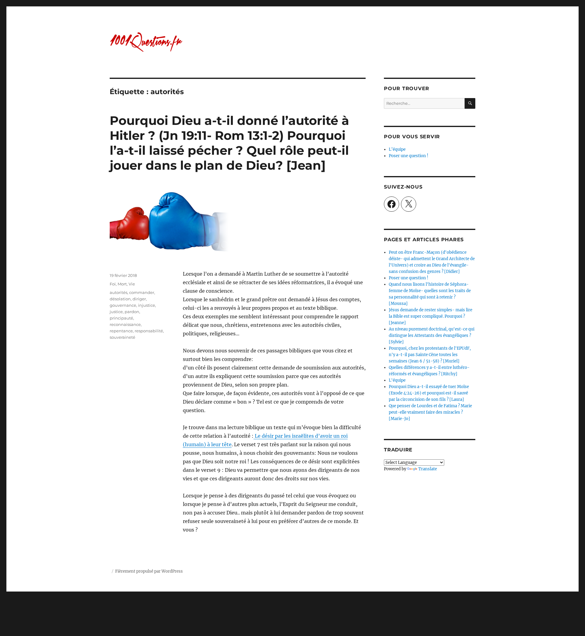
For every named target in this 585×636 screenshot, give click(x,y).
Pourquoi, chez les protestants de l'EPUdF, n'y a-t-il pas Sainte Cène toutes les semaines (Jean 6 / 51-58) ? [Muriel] (430, 355)
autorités (118, 292)
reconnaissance (125, 324)
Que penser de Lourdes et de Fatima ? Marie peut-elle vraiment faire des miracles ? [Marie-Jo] (430, 412)
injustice (146, 305)
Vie (132, 283)
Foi (113, 283)
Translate (427, 469)
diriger (139, 298)
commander (141, 292)
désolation (120, 298)
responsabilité (149, 330)
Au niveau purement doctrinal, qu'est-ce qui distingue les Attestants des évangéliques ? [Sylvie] (431, 335)
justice (116, 311)
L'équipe (397, 380)
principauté (121, 318)
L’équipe (397, 149)
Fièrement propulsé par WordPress (149, 571)
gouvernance (123, 305)
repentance (121, 330)
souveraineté (122, 337)
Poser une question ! (408, 155)
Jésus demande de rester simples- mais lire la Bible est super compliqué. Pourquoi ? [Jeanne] (430, 316)
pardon (132, 311)
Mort (122, 283)
